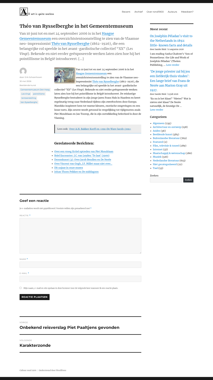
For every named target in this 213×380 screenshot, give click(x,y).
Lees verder (172, 64)
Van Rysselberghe (29, 102)
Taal (155, 168)
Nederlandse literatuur (166, 160)
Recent (126, 11)
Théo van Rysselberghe (70, 43)
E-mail (24, 273)
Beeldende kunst (28, 85)
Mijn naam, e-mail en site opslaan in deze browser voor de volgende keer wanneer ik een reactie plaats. (70, 288)
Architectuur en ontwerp (167, 127)
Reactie (25, 215)
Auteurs (172, 11)
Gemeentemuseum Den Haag (35, 89)
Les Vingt (25, 94)
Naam (24, 259)
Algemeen (158, 123)
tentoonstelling (28, 98)
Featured (158, 141)
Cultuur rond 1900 (28, 370)
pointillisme (39, 94)
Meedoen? (187, 11)
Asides (156, 130)
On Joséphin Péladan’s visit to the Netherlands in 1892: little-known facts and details (171, 40)
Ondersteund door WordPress (52, 370)
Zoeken (154, 175)
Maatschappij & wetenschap (169, 153)
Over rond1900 (155, 11)
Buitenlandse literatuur (166, 138)
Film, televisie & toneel (166, 145)
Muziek (157, 156)
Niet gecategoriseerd (165, 164)
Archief (138, 11)
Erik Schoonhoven (33, 77)
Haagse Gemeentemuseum (91, 73)
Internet (158, 149)
